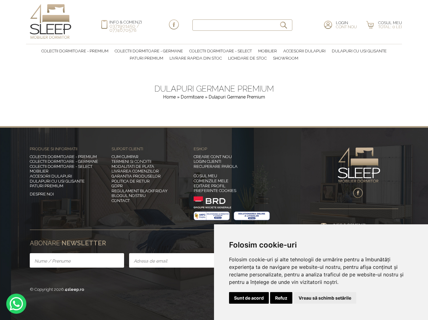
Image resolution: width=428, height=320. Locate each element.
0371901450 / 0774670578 (124, 28)
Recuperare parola (215, 166)
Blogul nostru (129, 195)
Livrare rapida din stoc (196, 58)
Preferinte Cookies (215, 190)
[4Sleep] (50, 38)
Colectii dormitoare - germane (149, 51)
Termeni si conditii (131, 161)
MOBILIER (267, 51)
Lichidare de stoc (247, 58)
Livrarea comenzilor (135, 171)
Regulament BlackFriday (140, 191)
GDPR (117, 186)
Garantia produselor (136, 176)
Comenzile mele (211, 181)
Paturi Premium (146, 58)
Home (169, 96)
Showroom (285, 58)
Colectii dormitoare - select (220, 51)
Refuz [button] (281, 298)
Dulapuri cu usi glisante (359, 51)
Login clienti (207, 161)
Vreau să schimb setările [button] (325, 298)
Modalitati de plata (133, 166)
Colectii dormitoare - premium (74, 51)
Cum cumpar (125, 156)
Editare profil (209, 186)
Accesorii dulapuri (304, 51)
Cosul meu (205, 175)
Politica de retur (131, 181)
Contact (121, 200)
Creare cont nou (213, 156)
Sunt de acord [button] (249, 298)
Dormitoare (193, 96)
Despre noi (42, 194)
